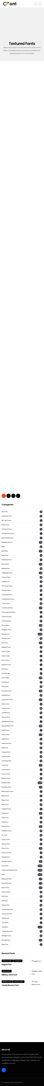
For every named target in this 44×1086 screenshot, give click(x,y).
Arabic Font (5, 525)
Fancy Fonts (6, 660)
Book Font (5, 555)
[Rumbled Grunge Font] (22, 231)
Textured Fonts (10, 80)
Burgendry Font (11, 211)
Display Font (6, 634)
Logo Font (5, 765)
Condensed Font (7, 608)
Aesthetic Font (7, 516)
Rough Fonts (6, 857)
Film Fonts (5, 669)
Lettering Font (6, 761)
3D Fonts (5, 511)
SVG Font (5, 896)
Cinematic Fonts (7, 595)
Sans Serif (8, 116)
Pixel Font (5, 822)
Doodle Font (6, 638)
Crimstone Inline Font (14, 353)
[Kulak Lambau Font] (22, 409)
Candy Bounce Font (10, 985)
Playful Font (6, 826)
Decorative (5, 625)
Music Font (5, 800)
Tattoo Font (6, 905)
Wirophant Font (11, 175)
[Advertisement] (22, 27)
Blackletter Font (7, 542)
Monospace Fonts (8, 791)
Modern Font (6, 782)
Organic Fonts (6, 809)
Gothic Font (6, 708)
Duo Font (5, 643)
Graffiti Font (6, 713)
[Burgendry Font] (22, 195)
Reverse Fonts (6, 852)
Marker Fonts (6, 778)
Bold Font (8, 223)
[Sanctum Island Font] (22, 373)
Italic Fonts (5, 739)
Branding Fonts (7, 560)
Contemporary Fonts (8, 612)
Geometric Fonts (7, 699)
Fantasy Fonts (6, 664)
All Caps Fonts (6, 520)
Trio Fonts (5, 922)
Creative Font (10, 472)
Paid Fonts (5, 813)
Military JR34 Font (9, 975)
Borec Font (8, 139)
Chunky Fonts (6, 590)
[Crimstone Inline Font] (22, 338)
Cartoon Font (6, 577)
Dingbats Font (6, 629)
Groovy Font (6, 717)
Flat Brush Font (10, 317)
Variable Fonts (6, 936)
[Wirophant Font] (22, 160)
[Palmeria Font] (22, 445)
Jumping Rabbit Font (14, 496)
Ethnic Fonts (6, 651)
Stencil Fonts (6, 892)
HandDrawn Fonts (8, 721)
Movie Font (5, 796)
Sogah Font (7, 964)
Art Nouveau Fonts (8, 533)
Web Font (5, 944)
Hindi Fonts (5, 730)
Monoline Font (6, 787)
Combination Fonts (8, 599)
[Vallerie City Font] (22, 267)
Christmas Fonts (7, 586)
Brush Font (9, 187)
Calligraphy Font (7, 573)
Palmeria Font (10, 460)
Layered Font (6, 756)
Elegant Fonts (6, 647)
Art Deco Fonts (7, 529)
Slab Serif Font (6, 883)
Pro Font (4, 835)
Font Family (5, 678)
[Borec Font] (22, 124)
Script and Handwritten (13, 258)
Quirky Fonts (6, 839)
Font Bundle (6, 673)
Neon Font (5, 804)
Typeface (22, 152)
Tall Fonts (5, 901)
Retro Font (5, 848)
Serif (3, 874)
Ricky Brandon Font (13, 104)
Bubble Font (6, 568)
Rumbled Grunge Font (14, 246)
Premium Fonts (7, 831)
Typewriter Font (7, 931)
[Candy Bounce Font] (37, 983)
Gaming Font (6, 695)
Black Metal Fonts (7, 538)
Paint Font (5, 817)
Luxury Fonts (6, 774)
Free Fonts (5, 686)
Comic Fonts (6, 603)
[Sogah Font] (37, 961)
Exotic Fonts (6, 656)
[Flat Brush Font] (22, 302)
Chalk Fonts (6, 581)
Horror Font (5, 734)
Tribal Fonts (6, 918)
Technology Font (7, 909)
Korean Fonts (6, 752)
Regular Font (6, 844)
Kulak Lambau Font (13, 424)
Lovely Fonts (6, 769)
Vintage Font (23, 80)
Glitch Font (5, 704)
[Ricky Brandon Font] (22, 89)
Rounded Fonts (7, 861)
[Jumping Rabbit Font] (22, 480)
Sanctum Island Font (14, 389)
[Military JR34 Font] (37, 972)
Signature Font (7, 879)
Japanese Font (6, 743)
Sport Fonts (6, 887)
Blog (3, 546)
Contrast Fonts (7, 616)
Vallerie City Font (11, 282)
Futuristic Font (6, 691)
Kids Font (5, 748)
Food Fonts (5, 682)
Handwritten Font (11, 436)
